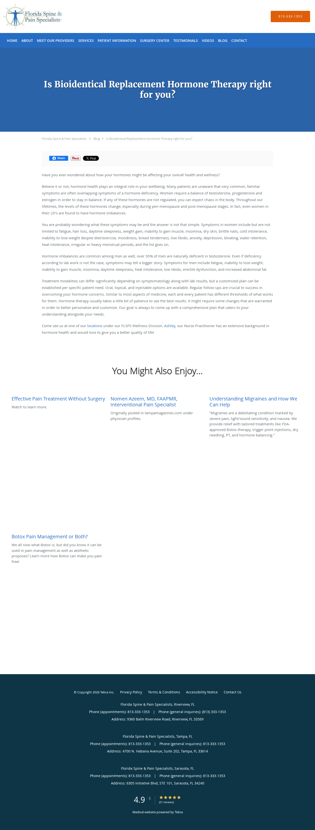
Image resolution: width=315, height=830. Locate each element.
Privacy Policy (131, 692)
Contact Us (232, 692)
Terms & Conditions (164, 692)
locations (94, 325)
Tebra (179, 812)
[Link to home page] (26, 16)
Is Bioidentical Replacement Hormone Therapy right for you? (149, 138)
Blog (97, 138)
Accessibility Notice (202, 692)
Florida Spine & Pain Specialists (64, 138)
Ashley (169, 325)
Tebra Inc (106, 692)
